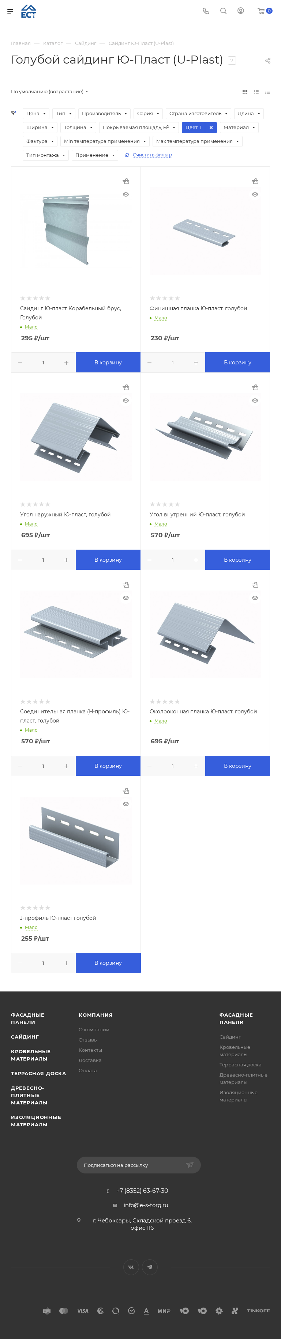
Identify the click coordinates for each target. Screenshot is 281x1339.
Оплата (88, 1070)
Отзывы (88, 1040)
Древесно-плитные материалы (29, 1095)
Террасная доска (38, 1073)
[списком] (256, 92)
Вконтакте (131, 1267)
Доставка (90, 1060)
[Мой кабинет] (240, 11)
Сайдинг (25, 1037)
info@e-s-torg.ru (146, 1205)
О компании (94, 1029)
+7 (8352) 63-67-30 (142, 1191)
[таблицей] (268, 92)
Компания (96, 1015)
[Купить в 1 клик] (126, 181)
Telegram (150, 1267)
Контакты (90, 1050)
